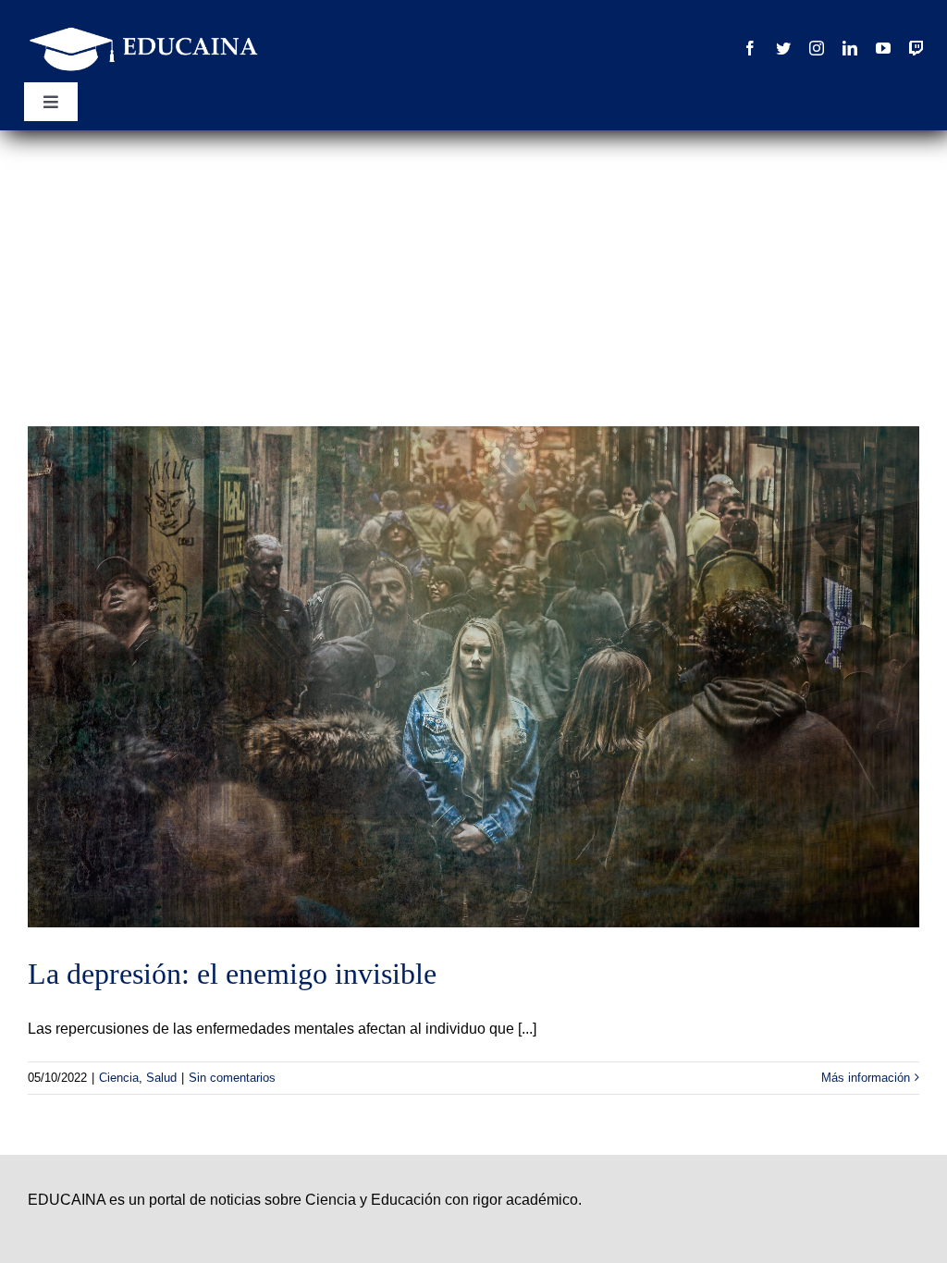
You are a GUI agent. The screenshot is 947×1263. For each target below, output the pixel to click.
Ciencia (119, 1078)
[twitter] (783, 48)
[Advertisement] (473, 269)
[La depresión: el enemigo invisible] (473, 676)
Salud (161, 1078)
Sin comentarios (232, 1078)
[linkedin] (849, 48)
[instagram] (816, 48)
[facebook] (750, 48)
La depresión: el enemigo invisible (232, 973)
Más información (865, 1078)
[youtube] (883, 48)
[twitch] (916, 48)
